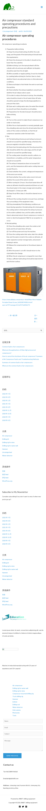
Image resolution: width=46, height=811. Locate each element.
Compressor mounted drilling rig (23, 693)
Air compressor (7, 436)
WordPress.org (7, 481)
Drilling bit (5, 439)
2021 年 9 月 (6, 404)
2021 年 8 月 (6, 407)
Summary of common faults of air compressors (17, 362)
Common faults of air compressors (13, 347)
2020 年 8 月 (6, 420)
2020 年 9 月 (6, 417)
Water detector (7, 455)
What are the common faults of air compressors (17, 366)
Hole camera (17, 710)
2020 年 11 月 (6, 410)
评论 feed (5, 478)
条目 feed (5, 474)
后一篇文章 (35, 315)
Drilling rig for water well (10, 446)
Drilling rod (16, 704)
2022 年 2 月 (6, 400)
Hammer (5, 449)
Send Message (12, 756)
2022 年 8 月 (6, 397)
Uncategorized (8, 31)
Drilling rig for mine (8, 442)
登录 (3, 471)
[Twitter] (23, 807)
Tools (14, 715)
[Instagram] (26, 807)
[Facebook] (20, 807)
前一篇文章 (12, 315)
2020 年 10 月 (6, 414)
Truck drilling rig (18, 696)
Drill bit (15, 702)
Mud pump (16, 713)
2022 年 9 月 (6, 394)
